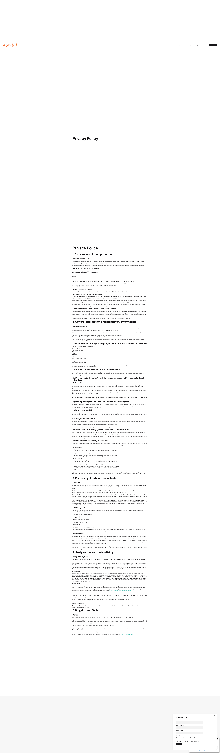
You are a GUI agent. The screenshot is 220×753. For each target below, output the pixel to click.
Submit (178, 744)
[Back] (5, 95)
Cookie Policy (201, 750)
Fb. (215, 375)
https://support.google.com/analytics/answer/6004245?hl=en (86, 600)
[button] (217, 739)
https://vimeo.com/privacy (127, 634)
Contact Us (212, 45)
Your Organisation (179, 730)
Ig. (215, 372)
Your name (178, 720)
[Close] (214, 715)
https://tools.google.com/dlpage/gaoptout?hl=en (120, 590)
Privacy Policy (206, 750)
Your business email (180, 725)
